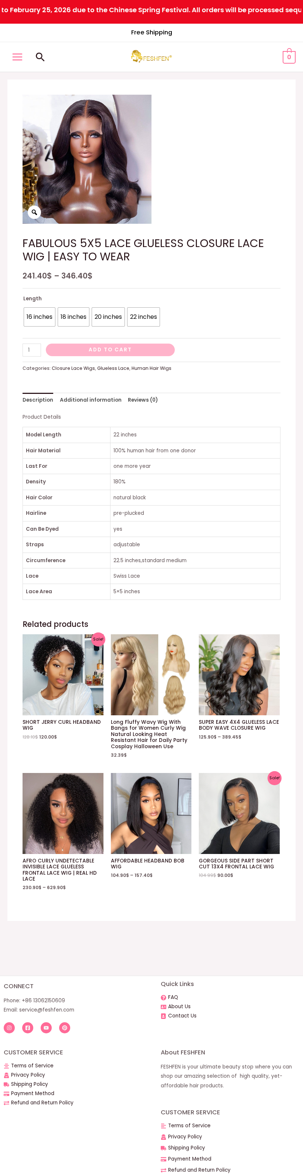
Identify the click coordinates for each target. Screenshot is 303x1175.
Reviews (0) (143, 400)
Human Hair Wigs (151, 368)
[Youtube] (46, 1027)
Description (38, 400)
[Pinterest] (64, 1027)
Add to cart (110, 349)
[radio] (39, 317)
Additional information (91, 400)
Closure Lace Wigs (73, 368)
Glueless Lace (113, 368)
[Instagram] (9, 1027)
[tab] (38, 400)
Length (32, 298)
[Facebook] (27, 1027)
